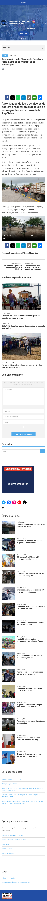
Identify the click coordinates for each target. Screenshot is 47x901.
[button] (23, 22)
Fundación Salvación (8, 853)
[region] (23, 22)
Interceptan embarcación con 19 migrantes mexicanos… (30, 591)
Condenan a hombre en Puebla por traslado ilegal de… (29, 689)
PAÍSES (8, 47)
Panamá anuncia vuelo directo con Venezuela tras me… (31, 722)
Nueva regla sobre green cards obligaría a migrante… (30, 673)
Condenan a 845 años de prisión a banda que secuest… (31, 607)
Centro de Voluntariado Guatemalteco (14, 840)
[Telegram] (23, 97)
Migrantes (33, 253)
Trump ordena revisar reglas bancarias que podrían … (29, 755)
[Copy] (29, 97)
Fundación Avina (7, 849)
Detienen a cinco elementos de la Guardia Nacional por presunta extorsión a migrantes (22, 789)
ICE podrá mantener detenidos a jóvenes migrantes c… (30, 656)
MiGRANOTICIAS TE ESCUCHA (11, 779)
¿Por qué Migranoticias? (9, 784)
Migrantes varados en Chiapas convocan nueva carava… (29, 706)
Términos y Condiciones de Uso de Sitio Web (16, 882)
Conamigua (5, 844)
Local (5, 55)
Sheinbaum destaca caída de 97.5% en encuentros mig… (28, 739)
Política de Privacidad (8, 878)
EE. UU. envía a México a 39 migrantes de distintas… (28, 558)
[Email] (34, 97)
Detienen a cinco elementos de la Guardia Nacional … (31, 525)
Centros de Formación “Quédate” (12, 835)
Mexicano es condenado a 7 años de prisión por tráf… (30, 624)
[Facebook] (7, 97)
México (25, 253)
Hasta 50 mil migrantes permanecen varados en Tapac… (30, 640)
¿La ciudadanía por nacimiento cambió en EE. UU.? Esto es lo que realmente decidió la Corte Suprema (22, 802)
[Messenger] (40, 97)
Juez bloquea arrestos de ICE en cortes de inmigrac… (30, 574)
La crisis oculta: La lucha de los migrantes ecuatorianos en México (21, 317)
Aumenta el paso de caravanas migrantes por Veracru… (29, 542)
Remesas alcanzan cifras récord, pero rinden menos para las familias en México (21, 796)
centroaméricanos (14, 253)
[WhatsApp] (18, 97)
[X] (12, 97)
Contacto (23, 2)
